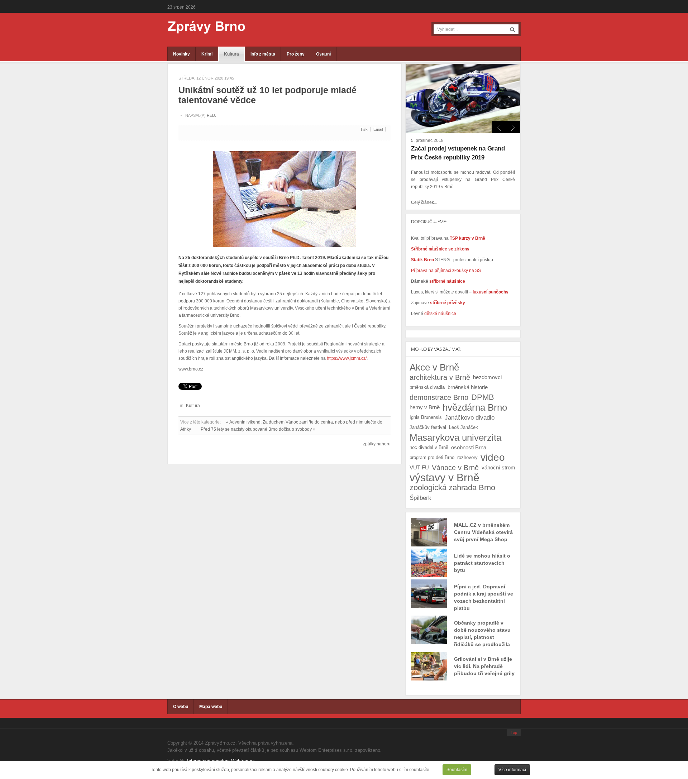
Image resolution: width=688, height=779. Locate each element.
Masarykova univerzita (455, 437)
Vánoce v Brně (455, 468)
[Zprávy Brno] (201, 27)
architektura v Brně (440, 377)
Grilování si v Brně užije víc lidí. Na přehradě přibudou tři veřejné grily (484, 666)
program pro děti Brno (432, 457)
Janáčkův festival (428, 427)
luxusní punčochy (490, 292)
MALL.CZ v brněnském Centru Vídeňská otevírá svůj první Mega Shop (483, 532)
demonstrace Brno (439, 397)
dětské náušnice (440, 313)
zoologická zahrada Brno (452, 487)
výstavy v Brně (444, 478)
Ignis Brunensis (426, 417)
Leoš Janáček (463, 427)
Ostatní (323, 54)
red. (211, 115)
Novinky (181, 54)
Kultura (231, 54)
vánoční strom (498, 467)
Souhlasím (456, 769)
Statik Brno (423, 259)
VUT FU (419, 467)
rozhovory (467, 457)
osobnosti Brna (468, 447)
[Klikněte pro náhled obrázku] (284, 196)
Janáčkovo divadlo (469, 417)
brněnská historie (468, 387)
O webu (180, 706)
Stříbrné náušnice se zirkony (440, 249)
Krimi (206, 54)
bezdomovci (487, 377)
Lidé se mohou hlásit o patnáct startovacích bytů (482, 563)
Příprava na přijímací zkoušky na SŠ (446, 270)
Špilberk (420, 497)
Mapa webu (210, 706)
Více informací (512, 769)
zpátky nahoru (377, 443)
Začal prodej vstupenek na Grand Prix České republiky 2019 (458, 153)
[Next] (499, 127)
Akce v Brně (434, 367)
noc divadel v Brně (429, 447)
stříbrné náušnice (447, 281)
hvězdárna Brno (475, 407)
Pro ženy (296, 54)
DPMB (482, 397)
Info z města (262, 54)
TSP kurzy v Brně (467, 238)
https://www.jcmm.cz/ (347, 358)
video (493, 458)
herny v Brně (425, 407)
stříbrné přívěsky (447, 302)
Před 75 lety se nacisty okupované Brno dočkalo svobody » (258, 429)
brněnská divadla (427, 387)
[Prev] (513, 127)
